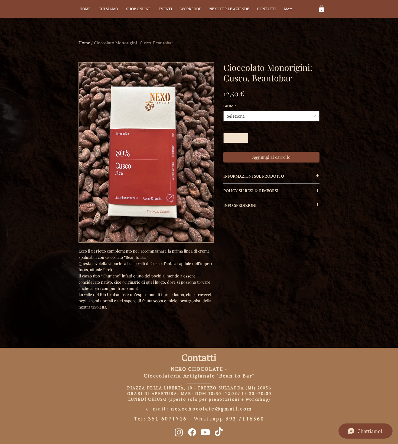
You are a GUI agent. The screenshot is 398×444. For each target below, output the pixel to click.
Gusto (229, 105)
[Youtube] (205, 432)
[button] (321, 8)
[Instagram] (179, 432)
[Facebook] (192, 432)
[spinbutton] (236, 138)
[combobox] (271, 116)
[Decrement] (227, 138)
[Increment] (244, 138)
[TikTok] (218, 432)
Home (84, 43)
